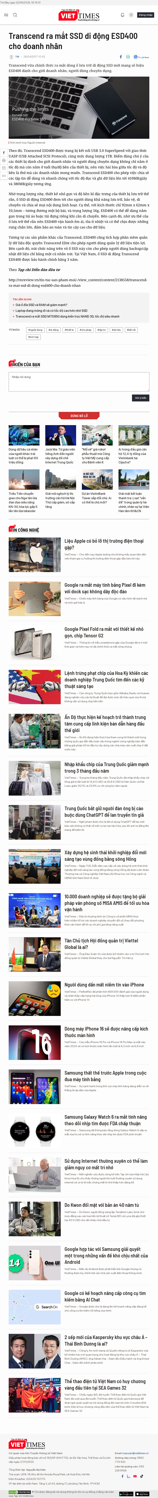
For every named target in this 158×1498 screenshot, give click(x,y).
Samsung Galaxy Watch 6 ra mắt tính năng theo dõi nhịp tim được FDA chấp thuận (106, 1120)
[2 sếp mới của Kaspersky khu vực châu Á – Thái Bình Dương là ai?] (35, 1351)
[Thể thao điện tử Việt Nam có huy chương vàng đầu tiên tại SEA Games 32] (35, 1395)
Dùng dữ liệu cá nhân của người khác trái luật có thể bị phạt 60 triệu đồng (23, 456)
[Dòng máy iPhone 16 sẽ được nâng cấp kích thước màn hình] (35, 1042)
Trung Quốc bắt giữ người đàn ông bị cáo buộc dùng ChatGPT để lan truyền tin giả (104, 811)
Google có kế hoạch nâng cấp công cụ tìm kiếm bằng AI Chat (105, 1296)
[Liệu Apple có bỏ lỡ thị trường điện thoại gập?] (35, 555)
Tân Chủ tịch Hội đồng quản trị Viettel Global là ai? (101, 943)
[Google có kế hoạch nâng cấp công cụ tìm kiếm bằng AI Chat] (35, 1307)
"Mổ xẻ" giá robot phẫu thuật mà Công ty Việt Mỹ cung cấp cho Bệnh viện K (96, 456)
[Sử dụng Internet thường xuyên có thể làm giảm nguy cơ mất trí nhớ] (35, 1175)
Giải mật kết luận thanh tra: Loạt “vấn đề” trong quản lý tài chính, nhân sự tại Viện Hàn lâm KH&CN (133, 502)
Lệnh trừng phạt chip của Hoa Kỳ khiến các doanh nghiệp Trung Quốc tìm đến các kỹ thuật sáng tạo (106, 679)
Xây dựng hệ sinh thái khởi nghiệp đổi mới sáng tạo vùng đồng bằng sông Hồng (105, 855)
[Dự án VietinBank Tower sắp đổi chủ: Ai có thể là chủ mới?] (97, 479)
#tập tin (101, 330)
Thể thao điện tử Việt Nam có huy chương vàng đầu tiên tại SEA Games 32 (105, 1384)
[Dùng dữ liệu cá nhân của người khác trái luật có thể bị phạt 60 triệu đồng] (24, 435)
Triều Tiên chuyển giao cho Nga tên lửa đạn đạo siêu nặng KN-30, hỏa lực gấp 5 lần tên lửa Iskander (23, 502)
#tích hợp (33, 337)
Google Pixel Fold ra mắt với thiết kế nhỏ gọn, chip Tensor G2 (104, 632)
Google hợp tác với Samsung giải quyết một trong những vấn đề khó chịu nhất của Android (106, 1255)
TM (17, 56)
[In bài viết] (128, 56)
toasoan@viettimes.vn (135, 1453)
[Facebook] (121, 57)
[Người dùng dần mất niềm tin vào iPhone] (35, 998)
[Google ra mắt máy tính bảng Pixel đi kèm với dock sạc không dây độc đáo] (35, 599)
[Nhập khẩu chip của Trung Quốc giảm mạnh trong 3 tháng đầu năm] (35, 778)
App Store (126, 1494)
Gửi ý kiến (140, 397)
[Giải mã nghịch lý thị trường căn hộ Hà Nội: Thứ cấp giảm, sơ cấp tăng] (60, 479)
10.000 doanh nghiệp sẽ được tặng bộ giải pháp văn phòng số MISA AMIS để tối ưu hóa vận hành (107, 902)
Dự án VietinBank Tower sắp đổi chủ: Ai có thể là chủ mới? (96, 498)
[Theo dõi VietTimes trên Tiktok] (141, 1476)
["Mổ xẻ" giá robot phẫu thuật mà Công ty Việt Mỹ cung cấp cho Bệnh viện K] (97, 435)
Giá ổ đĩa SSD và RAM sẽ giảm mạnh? (41, 305)
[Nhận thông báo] (122, 15)
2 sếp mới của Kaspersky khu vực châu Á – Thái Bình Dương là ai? (106, 1340)
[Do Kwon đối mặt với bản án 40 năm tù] (35, 1219)
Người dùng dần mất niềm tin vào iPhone (104, 984)
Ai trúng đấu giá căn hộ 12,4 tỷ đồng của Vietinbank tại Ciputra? (132, 456)
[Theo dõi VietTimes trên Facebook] (122, 1476)
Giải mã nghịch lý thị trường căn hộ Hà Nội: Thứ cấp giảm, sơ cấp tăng (60, 500)
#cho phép (85, 330)
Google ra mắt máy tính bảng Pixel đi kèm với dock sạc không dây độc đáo (105, 588)
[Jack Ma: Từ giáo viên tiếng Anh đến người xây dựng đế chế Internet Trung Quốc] (60, 435)
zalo (128, 1476)
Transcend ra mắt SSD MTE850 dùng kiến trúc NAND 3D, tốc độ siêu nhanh (67, 316)
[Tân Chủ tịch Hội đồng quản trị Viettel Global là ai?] (35, 954)
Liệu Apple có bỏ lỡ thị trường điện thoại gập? (104, 544)
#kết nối (131, 330)
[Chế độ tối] (131, 15)
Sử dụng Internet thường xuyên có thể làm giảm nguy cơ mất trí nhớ (106, 1164)
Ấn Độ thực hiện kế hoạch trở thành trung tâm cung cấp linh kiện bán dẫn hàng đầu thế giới (105, 723)
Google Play (142, 1494)
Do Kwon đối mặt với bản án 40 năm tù (102, 1205)
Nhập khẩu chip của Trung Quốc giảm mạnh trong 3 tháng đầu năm (107, 767)
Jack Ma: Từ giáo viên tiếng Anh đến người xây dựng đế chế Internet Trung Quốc (60, 456)
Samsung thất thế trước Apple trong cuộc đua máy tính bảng (105, 1076)
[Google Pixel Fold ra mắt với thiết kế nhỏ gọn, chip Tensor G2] (35, 643)
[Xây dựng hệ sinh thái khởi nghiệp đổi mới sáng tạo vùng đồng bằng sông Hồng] (35, 866)
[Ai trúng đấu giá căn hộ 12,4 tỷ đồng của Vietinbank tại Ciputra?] (133, 435)
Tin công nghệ (25, 530)
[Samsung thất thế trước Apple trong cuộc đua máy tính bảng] (35, 1086)
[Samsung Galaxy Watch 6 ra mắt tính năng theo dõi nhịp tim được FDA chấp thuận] (35, 1130)
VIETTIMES (79, 15)
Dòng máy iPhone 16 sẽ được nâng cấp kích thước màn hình (106, 1032)
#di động (54, 330)
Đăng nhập (146, 14)
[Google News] (141, 57)
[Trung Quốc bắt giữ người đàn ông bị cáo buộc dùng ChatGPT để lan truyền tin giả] (35, 822)
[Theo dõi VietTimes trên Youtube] (135, 1476)
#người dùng (35, 330)
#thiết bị (69, 330)
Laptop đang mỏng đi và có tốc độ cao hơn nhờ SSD (51, 311)
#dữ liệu (116, 330)
